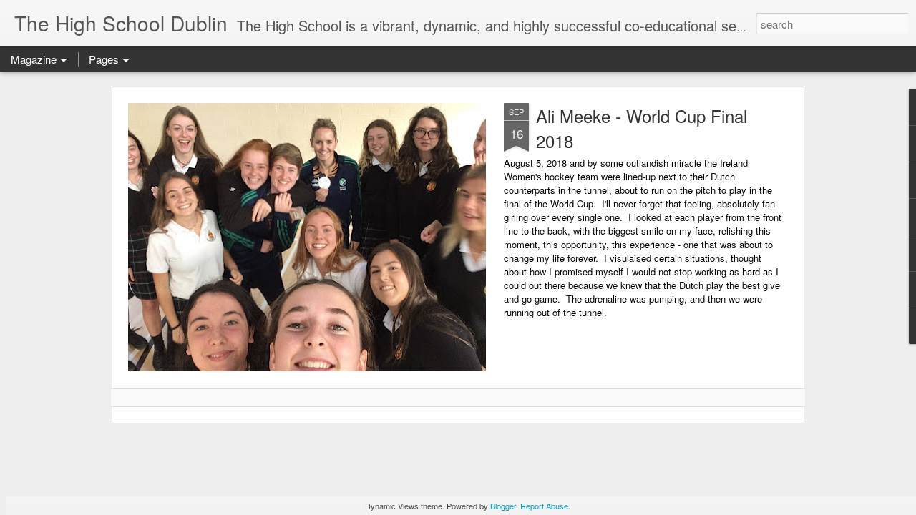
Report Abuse (544, 505)
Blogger (503, 505)
